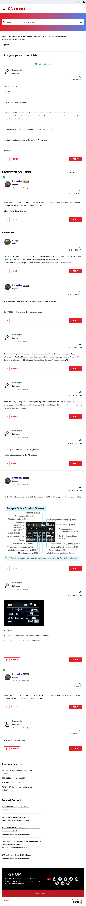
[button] (74, 435)
